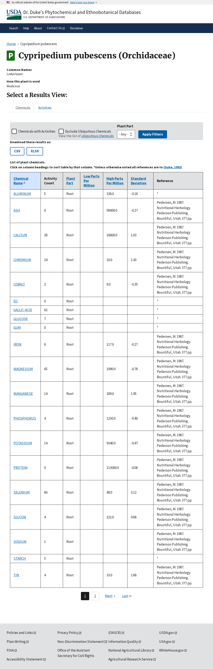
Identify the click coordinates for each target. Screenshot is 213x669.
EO (16, 301)
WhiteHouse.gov (171, 650)
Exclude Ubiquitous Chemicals (88, 131)
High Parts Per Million (115, 180)
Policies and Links (20, 632)
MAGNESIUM (23, 369)
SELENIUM (22, 492)
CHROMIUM (22, 259)
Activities (45, 107)
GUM (17, 327)
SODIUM (20, 541)
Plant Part (125, 126)
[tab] (23, 107)
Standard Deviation (138, 180)
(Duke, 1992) (172, 167)
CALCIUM (20, 235)
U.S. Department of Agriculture (44, 17)
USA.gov (165, 641)
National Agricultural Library (129, 650)
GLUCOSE (21, 319)
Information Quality (123, 641)
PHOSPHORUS (25, 418)
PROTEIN (20, 467)
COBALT (19, 284)
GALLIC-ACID (23, 310)
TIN (16, 575)
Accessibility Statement (25, 659)
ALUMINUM (22, 193)
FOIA (10, 650)
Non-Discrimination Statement (80, 641)
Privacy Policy (67, 632)
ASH (17, 210)
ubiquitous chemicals (97, 136)
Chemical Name (21, 180)
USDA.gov (166, 632)
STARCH (20, 558)
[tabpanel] (106, 361)
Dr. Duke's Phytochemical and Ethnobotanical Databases (82, 12)
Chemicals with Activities (36, 131)
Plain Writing (16, 641)
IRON (17, 344)
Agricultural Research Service (130, 659)
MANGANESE (23, 393)
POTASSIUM (23, 443)
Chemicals (23, 107)
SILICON (20, 517)
